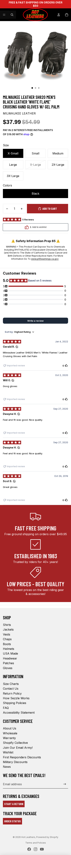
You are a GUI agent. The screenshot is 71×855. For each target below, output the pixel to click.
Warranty (9, 738)
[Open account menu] (59, 15)
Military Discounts (15, 762)
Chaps (7, 639)
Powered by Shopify (47, 837)
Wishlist (8, 752)
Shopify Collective (15, 743)
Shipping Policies (14, 703)
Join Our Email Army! (18, 747)
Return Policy (12, 693)
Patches (8, 663)
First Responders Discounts (22, 757)
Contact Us (10, 688)
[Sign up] (64, 784)
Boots (7, 644)
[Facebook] (29, 849)
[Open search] (12, 15)
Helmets (8, 649)
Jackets (8, 629)
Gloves (7, 668)
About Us (9, 728)
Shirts (7, 625)
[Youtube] (42, 849)
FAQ (6, 708)
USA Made (10, 653)
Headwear (10, 658)
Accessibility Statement (19, 712)
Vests (6, 634)
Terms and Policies (35, 842)
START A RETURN (13, 804)
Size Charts (11, 684)
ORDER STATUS (12, 821)
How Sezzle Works (16, 698)
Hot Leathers (28, 837)
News (7, 767)
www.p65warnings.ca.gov (45, 258)
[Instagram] (35, 849)
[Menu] (4, 15)
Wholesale (10, 733)
